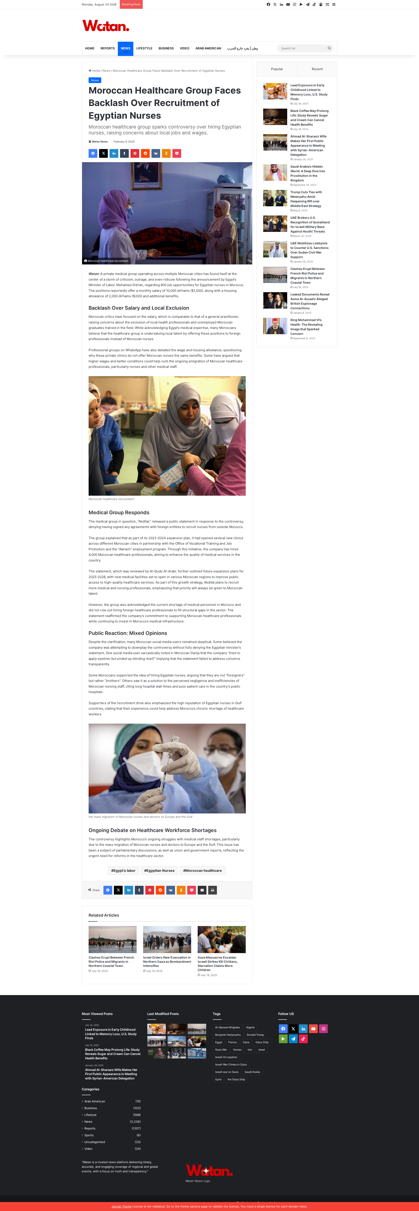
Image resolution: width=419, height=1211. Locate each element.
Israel (261, 1049)
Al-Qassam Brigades (227, 1027)
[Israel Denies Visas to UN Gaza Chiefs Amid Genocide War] (197, 1053)
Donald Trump (255, 1034)
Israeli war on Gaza (227, 1072)
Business (166, 48)
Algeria (250, 1027)
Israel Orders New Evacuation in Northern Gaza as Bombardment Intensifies (167, 962)
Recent (317, 69)
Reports (108, 48)
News (125, 48)
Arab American (208, 48)
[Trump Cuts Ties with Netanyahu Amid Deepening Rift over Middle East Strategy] (275, 198)
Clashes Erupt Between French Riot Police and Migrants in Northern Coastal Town (111, 962)
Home (89, 48)
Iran (250, 1049)
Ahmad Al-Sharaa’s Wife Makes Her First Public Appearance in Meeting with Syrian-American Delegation (308, 145)
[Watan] (106, 25)
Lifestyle (144, 48)
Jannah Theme (122, 1206)
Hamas (237, 1049)
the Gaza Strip (236, 1079)
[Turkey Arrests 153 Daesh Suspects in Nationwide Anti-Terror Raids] (177, 1053)
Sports (89, 1135)
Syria (218, 1079)
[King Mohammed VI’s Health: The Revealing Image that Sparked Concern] (275, 326)
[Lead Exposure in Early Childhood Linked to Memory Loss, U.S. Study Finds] (275, 91)
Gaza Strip (262, 1042)
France (232, 1042)
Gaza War (221, 1049)
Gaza (246, 1042)
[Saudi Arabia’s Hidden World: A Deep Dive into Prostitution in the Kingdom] (275, 172)
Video (184, 48)
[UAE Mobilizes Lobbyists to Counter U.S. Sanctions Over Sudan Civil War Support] (275, 249)
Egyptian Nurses (160, 870)
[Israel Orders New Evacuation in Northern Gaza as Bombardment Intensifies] (167, 939)
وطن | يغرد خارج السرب (242, 48)
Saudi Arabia (252, 1072)
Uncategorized (94, 1142)
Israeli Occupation (226, 1057)
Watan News (100, 141)
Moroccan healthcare (203, 870)
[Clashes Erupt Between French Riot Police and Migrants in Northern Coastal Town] (113, 939)
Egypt (218, 1042)
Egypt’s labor (124, 870)
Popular (277, 69)
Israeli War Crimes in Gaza (231, 1064)
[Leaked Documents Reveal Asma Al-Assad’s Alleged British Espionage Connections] (275, 300)
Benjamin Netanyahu (228, 1034)
